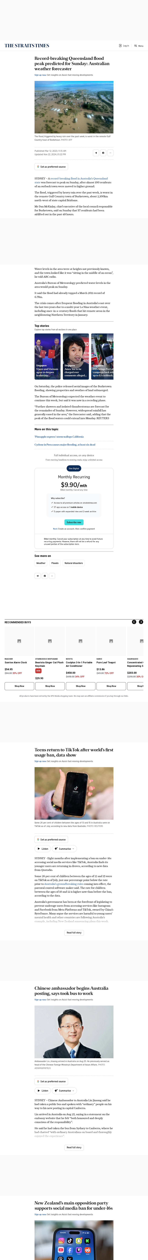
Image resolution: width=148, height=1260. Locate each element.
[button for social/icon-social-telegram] (96, 153)
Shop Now (19, 686)
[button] (123, 46)
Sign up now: (40, 74)
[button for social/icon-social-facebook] (103, 153)
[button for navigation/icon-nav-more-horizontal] (110, 153)
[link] (27, 46)
